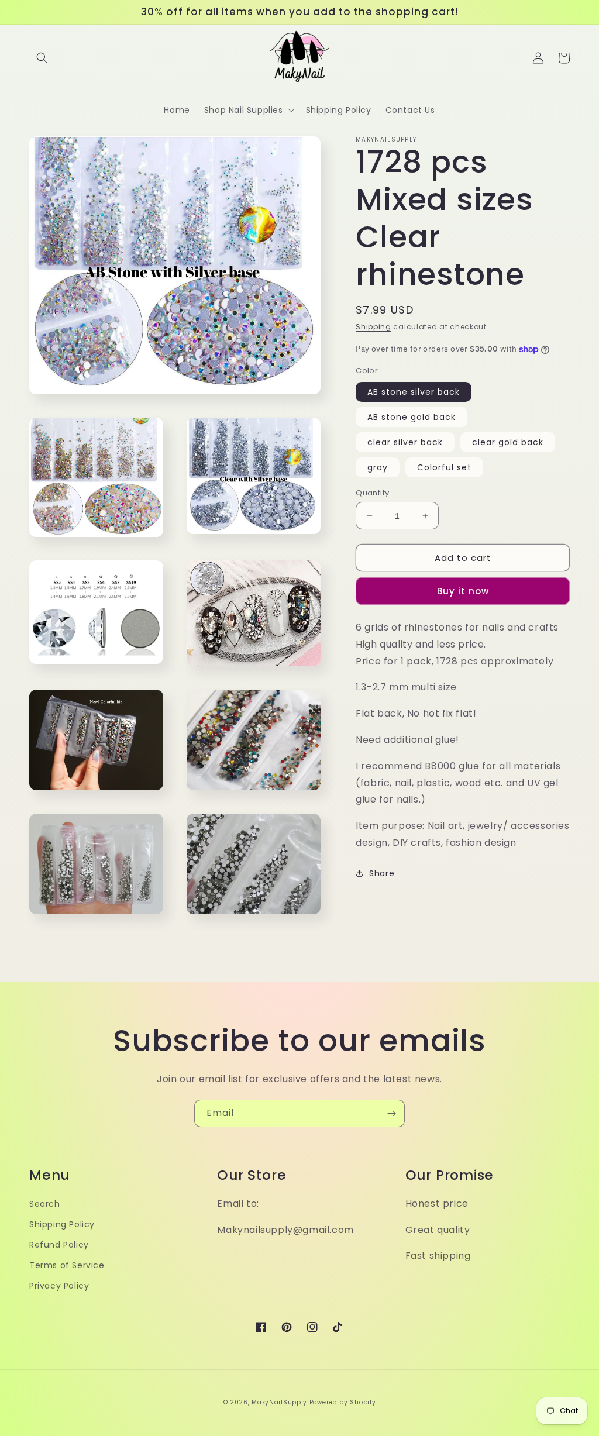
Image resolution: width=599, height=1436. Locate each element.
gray (377, 467)
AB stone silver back (413, 392)
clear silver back (405, 442)
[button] (42, 58)
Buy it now (463, 591)
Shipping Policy (62, 1224)
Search (44, 1204)
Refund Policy (59, 1245)
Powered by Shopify (342, 1402)
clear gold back (507, 442)
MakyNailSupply (279, 1402)
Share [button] (381, 873)
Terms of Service (67, 1265)
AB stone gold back (411, 417)
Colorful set (444, 467)
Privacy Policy (59, 1286)
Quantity (372, 492)
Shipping (373, 327)
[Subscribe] (391, 1113)
